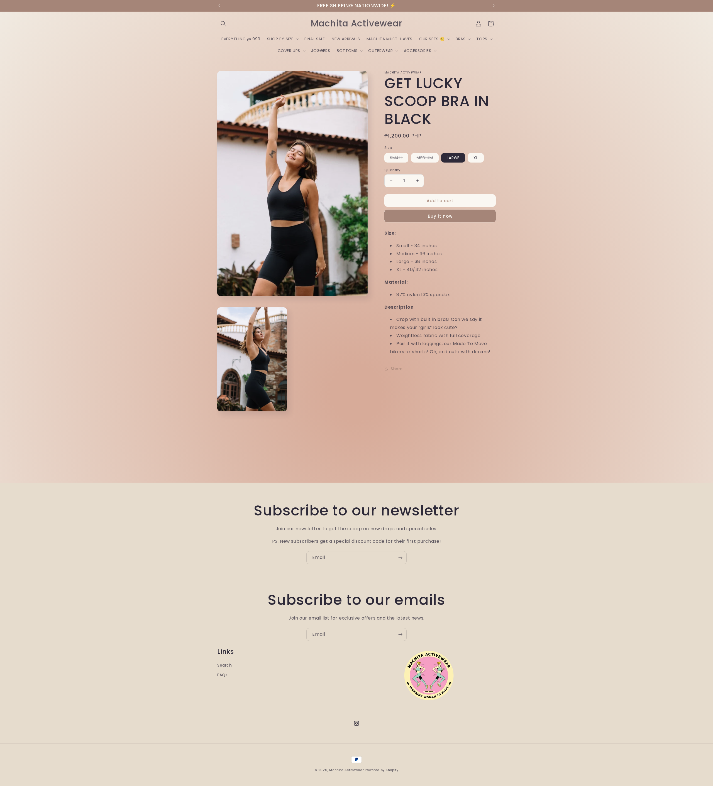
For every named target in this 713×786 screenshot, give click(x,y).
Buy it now (440, 216)
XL (475, 157)
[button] (223, 24)
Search (224, 665)
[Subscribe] (400, 557)
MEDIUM (428, 158)
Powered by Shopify (382, 770)
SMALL (399, 158)
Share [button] (397, 369)
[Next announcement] (494, 5)
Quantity (392, 169)
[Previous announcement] (219, 5)
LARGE (453, 157)
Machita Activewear (346, 770)
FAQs (222, 675)
